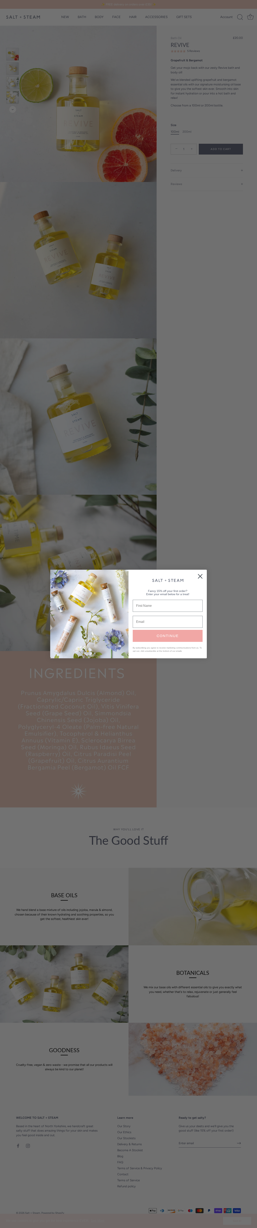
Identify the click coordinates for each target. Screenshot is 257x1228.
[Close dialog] (200, 576)
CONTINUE (168, 636)
